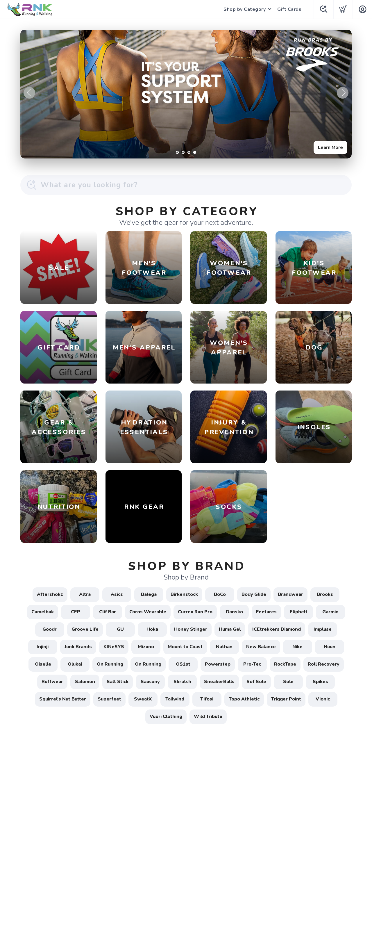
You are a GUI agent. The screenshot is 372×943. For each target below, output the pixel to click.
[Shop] (186, 94)
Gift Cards (289, 9)
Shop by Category (244, 9)
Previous (29, 93)
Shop (337, 147)
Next (342, 93)
